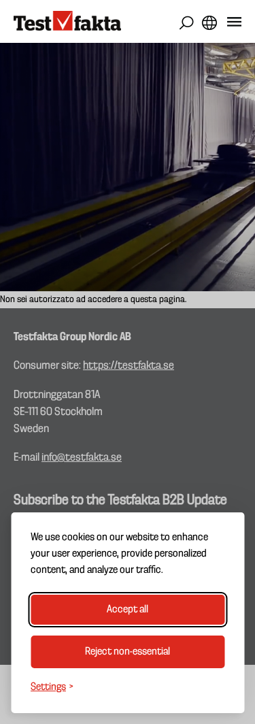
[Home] (67, 21)
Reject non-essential (127, 651)
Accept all (127, 609)
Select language (209, 23)
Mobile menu (234, 24)
